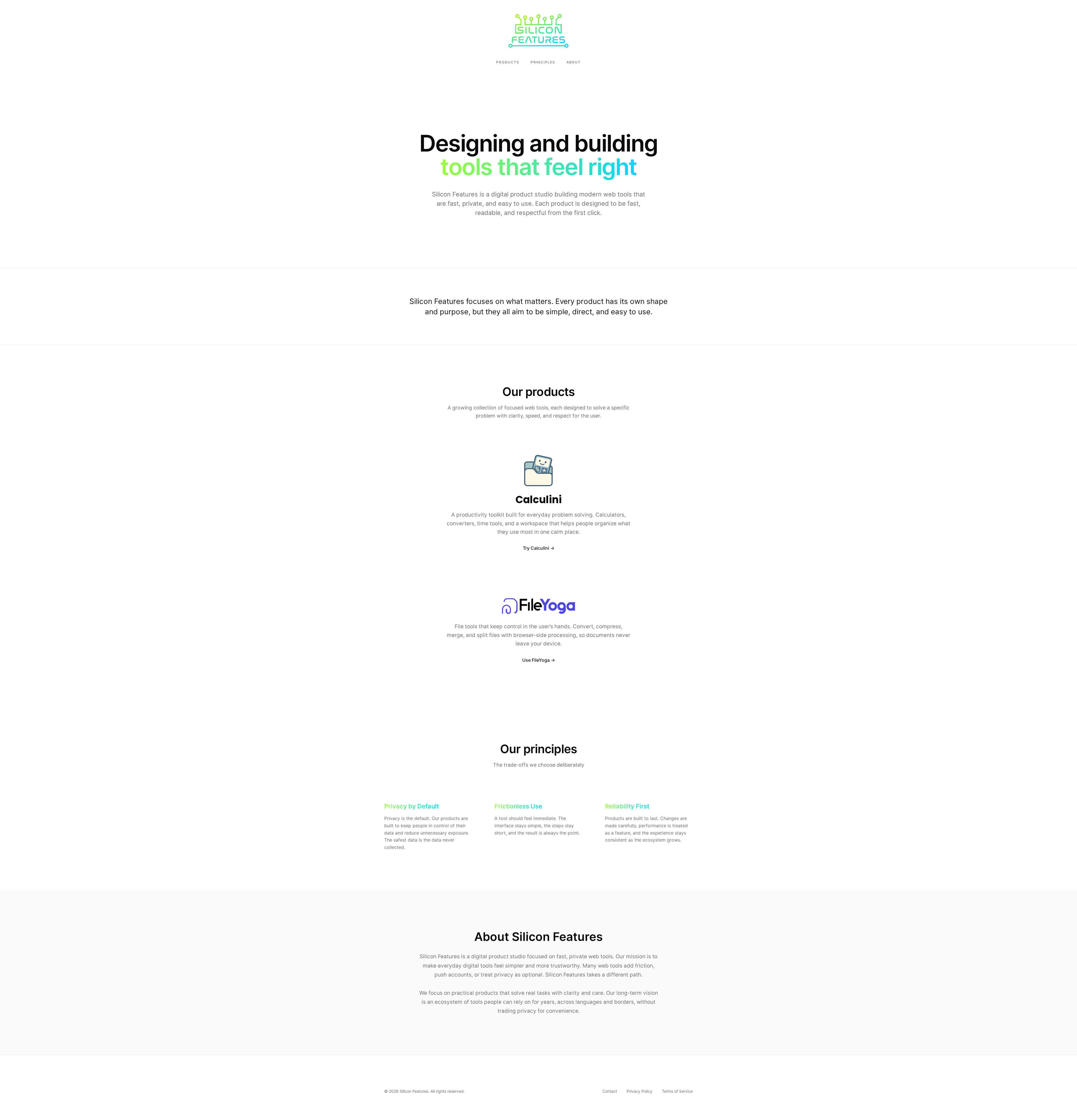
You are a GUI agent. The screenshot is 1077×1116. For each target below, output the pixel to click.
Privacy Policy (639, 1091)
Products (507, 62)
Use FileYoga (536, 660)
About (574, 62)
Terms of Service (677, 1091)
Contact (609, 1091)
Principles (543, 62)
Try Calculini (536, 548)
